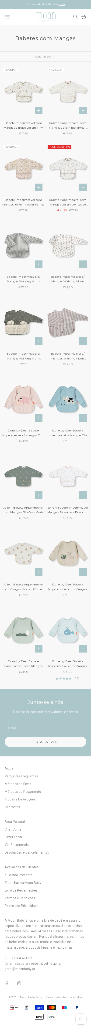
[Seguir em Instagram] (19, 983)
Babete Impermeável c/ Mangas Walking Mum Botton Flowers (67, 279)
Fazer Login (13, 837)
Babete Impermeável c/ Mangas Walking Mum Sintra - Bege (67, 356)
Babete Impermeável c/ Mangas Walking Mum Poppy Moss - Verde (23, 356)
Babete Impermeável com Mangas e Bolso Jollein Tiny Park (23, 125)
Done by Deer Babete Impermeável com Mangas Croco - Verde (23, 664)
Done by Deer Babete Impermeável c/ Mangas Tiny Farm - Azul (67, 433)
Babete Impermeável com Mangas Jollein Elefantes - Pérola (68, 125)
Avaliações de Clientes (21, 867)
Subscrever (45, 742)
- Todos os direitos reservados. (63, 997)
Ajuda (9, 768)
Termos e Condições (20, 898)
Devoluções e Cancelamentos (27, 852)
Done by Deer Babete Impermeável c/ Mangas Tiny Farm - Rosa (23, 433)
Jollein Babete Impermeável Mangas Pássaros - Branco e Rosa (67, 510)
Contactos (12, 807)
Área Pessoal (15, 822)
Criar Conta (13, 829)
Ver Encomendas (17, 845)
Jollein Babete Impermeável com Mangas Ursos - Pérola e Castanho (23, 587)
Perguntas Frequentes (21, 776)
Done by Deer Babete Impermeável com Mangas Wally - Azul (67, 664)
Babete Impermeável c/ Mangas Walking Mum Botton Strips (23, 279)
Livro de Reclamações (21, 890)
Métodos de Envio (18, 784)
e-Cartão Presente (18, 875)
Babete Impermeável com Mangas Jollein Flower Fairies (23, 202)
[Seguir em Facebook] (7, 983)
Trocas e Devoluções (20, 799)
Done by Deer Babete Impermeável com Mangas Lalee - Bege (67, 587)
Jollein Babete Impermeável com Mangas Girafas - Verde (23, 510)
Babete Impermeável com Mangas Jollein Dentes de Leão (68, 202)
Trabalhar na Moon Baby (23, 883)
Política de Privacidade (21, 906)
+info (62, 4)
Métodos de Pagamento (23, 791)
